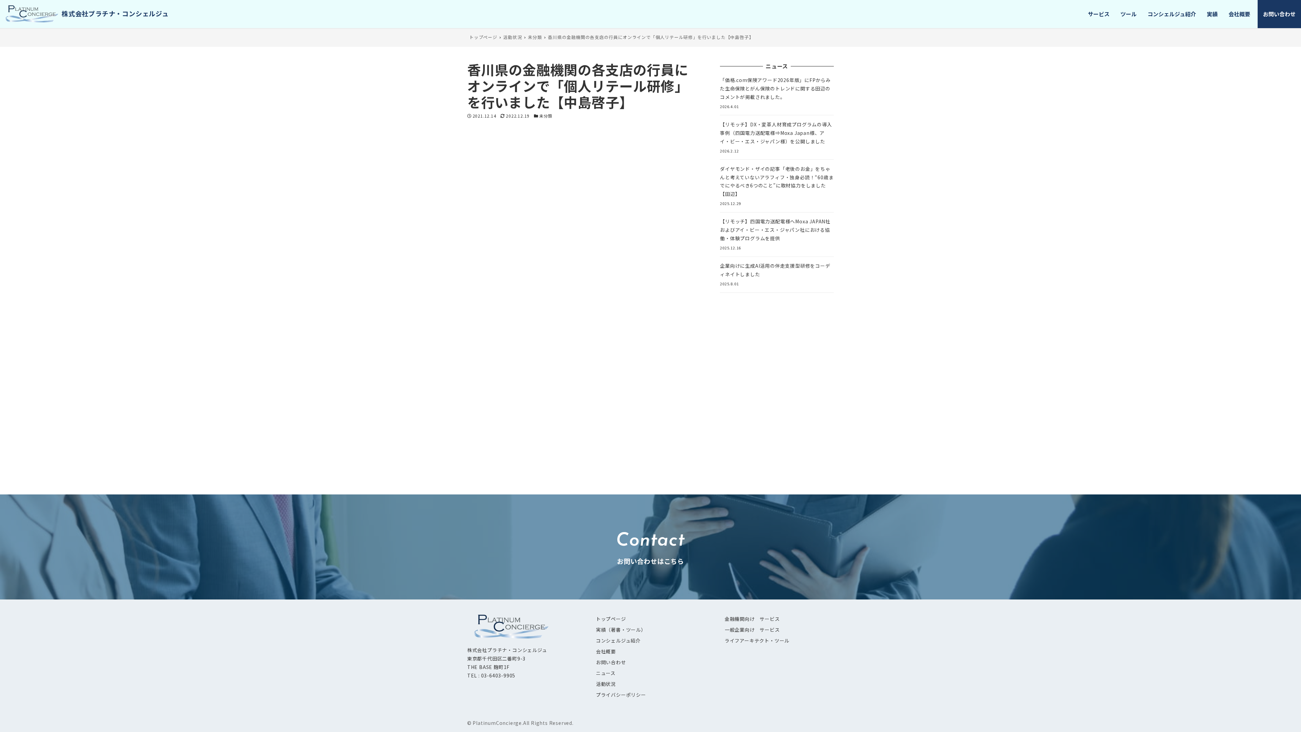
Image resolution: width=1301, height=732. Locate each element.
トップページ (611, 618)
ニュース (606, 673)
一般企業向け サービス (752, 629)
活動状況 (606, 683)
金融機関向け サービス (752, 618)
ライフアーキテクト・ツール (757, 640)
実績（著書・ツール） (621, 629)
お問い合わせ (611, 662)
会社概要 (606, 651)
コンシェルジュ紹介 (618, 640)
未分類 (545, 116)
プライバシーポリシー (621, 694)
